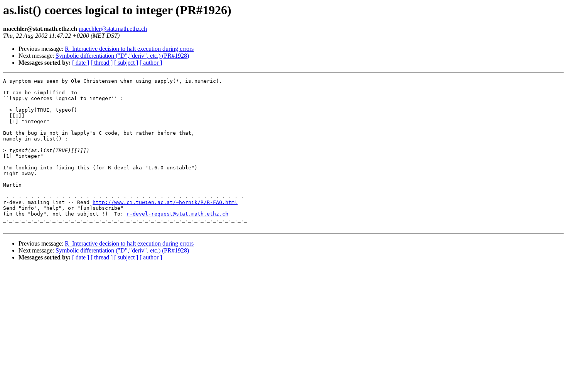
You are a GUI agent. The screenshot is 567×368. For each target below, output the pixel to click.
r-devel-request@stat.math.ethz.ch (177, 214)
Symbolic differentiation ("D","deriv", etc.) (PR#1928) (122, 55)
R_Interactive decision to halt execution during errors (129, 48)
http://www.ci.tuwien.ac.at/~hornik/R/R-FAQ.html (165, 202)
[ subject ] (126, 62)
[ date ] (80, 62)
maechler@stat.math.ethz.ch (113, 28)
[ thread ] (102, 62)
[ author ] (151, 62)
